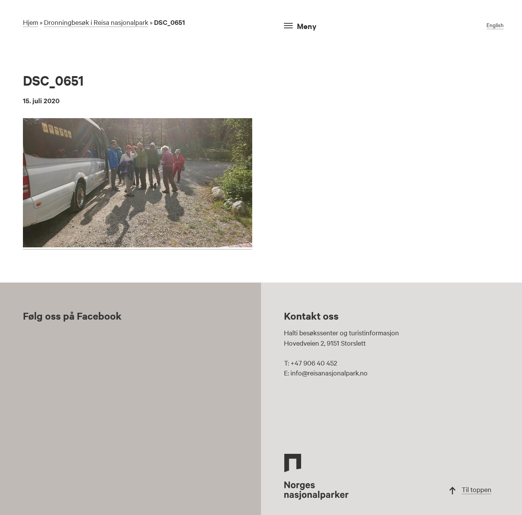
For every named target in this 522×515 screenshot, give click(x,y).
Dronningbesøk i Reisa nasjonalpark (96, 22)
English (495, 25)
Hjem (30, 22)
